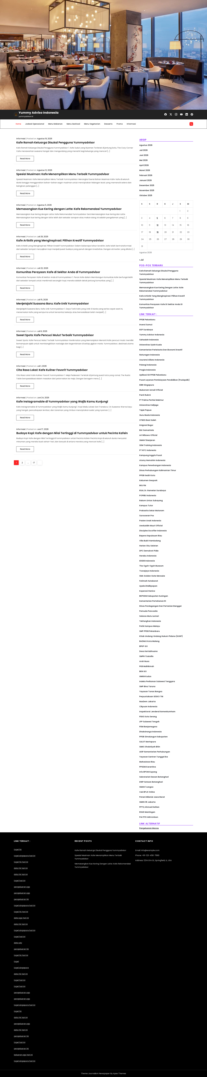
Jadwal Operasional (34, 124)
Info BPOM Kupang (148, 772)
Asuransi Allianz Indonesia (151, 360)
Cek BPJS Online (147, 792)
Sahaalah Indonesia (149, 339)
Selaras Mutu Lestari (149, 616)
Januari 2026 (145, 180)
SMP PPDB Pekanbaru (149, 631)
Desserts (108, 124)
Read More (25, 158)
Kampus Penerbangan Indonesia (155, 465)
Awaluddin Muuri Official (151, 525)
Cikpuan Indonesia (148, 706)
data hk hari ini (21, 868)
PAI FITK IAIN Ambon (148, 817)
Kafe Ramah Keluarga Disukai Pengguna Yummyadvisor (55, 142)
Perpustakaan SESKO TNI (151, 696)
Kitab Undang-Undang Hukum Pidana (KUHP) (161, 636)
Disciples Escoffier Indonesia (153, 530)
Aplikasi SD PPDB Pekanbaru (152, 375)
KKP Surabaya (146, 329)
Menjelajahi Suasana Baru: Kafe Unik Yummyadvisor (52, 303)
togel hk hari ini (21, 911)
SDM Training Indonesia (150, 445)
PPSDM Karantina (147, 767)
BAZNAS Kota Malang (149, 641)
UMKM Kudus (145, 676)
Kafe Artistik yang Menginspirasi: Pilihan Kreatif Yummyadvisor (60, 240)
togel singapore (21, 967)
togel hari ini (19, 880)
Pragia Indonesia (147, 370)
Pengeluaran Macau (149, 828)
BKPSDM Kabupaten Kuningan (153, 596)
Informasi (131, 124)
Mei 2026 (143, 160)
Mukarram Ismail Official (151, 390)
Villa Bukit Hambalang (150, 540)
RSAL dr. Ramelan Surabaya (152, 490)
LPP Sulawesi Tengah (149, 721)
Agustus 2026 (145, 145)
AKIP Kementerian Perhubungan (154, 752)
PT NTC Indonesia (147, 450)
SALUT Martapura (147, 741)
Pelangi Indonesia (147, 365)
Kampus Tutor (146, 505)
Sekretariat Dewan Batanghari (154, 777)
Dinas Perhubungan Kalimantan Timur (157, 470)
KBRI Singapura (146, 385)
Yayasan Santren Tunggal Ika (153, 757)
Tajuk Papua (145, 410)
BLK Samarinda (146, 430)
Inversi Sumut (145, 324)
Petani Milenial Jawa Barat (152, 797)
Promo (120, 124)
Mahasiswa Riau (147, 762)
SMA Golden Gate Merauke (152, 576)
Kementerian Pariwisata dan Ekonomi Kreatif (160, 350)
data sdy (18, 942)
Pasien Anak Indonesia (150, 520)
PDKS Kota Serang (148, 716)
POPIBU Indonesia (147, 495)
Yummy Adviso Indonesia (39, 113)
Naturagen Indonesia (149, 355)
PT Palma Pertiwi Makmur (151, 400)
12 (157, 225)
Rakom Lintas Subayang (151, 500)
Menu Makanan (55, 124)
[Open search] (191, 124)
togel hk (18, 1011)
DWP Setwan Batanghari (151, 782)
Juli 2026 (143, 150)
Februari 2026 (145, 175)
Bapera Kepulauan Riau (150, 535)
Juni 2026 (143, 155)
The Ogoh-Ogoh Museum (151, 566)
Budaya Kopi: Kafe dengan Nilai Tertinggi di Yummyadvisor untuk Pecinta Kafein (72, 433)
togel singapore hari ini (24, 855)
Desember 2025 (146, 185)
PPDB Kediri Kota (147, 475)
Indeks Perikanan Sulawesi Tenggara (157, 681)
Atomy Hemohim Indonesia (152, 460)
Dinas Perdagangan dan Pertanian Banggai (160, 606)
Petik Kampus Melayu (149, 626)
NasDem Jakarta (147, 701)
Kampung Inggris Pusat (150, 455)
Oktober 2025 (145, 195)
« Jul (141, 259)
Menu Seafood (73, 124)
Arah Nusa (144, 661)
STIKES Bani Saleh (147, 420)
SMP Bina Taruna (147, 686)
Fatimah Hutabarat (148, 581)
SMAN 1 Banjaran (147, 440)
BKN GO (143, 671)
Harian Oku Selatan (148, 545)
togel (16, 961)
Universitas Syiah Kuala (150, 344)
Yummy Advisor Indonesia (151, 334)
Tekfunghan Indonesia (150, 621)
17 (34, 462)
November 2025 (146, 190)
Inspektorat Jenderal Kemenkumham (157, 711)
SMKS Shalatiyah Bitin (149, 746)
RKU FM (142, 485)
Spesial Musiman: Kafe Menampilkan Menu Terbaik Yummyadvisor (62, 174)
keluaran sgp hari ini (23, 1054)
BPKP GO (143, 646)
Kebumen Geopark (148, 480)
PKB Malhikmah (146, 666)
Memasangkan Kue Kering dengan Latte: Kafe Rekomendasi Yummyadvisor (69, 209)
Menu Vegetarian (92, 124)
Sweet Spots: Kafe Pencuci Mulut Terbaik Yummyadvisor (55, 335)
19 (157, 232)
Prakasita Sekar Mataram (151, 510)
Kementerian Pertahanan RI (152, 601)
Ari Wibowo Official (148, 435)
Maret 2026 (144, 170)
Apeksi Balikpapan (148, 586)
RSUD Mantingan (147, 812)
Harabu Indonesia (147, 556)
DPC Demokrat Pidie (148, 551)
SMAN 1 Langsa (146, 787)
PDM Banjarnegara (148, 726)
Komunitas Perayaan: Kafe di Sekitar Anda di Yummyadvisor (58, 272)
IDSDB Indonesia (147, 561)
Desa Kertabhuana (148, 651)
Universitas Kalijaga (148, 405)
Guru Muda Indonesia (149, 415)
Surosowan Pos (146, 515)
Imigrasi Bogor (146, 425)
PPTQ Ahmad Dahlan (149, 807)
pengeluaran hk (21, 1036)
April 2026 (144, 165)
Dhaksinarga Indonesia (150, 731)
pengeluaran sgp (22, 893)
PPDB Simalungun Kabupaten (153, 736)
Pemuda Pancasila (148, 611)
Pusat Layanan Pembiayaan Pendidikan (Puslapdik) (164, 380)
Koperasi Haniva (147, 591)
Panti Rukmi (145, 395)
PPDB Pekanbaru (147, 319)
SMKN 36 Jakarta (147, 802)
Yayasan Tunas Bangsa (150, 691)
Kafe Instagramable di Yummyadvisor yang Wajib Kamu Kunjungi (62, 401)
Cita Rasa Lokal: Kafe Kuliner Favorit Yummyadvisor (52, 370)
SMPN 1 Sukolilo (146, 656)
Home (18, 124)
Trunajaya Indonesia (149, 571)
